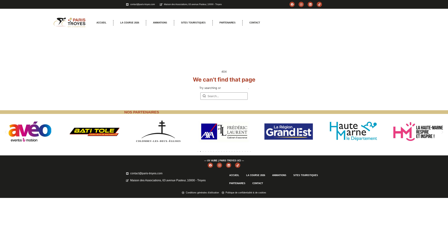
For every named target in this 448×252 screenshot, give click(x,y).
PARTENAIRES (227, 22)
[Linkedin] (310, 4)
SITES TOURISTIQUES (193, 22)
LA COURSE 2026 (129, 22)
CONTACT (254, 22)
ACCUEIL (101, 22)
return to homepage (235, 88)
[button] (6, 132)
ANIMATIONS (160, 22)
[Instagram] (301, 4)
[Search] (204, 96)
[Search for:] (224, 96)
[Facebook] (292, 4)
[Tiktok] (319, 4)
